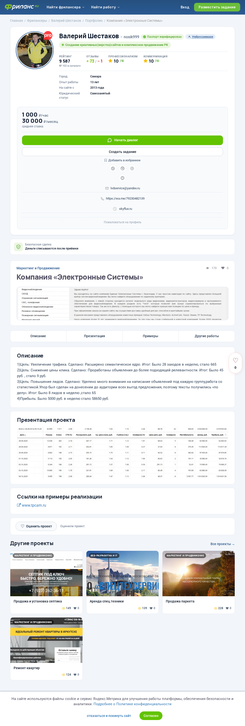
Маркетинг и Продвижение (38, 268)
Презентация (94, 336)
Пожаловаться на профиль (122, 222)
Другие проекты (32, 543)
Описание (38, 336)
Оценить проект (36, 526)
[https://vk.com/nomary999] (122, 178)
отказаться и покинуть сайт (109, 716)
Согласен (151, 716)
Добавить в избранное (124, 160)
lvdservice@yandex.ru (125, 188)
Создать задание (122, 152)
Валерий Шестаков (89, 36)
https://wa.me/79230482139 (125, 198)
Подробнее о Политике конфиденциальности (133, 704)
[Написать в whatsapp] (132, 168)
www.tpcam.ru (33, 505)
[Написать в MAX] (122, 168)
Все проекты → (223, 544)
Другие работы (207, 336)
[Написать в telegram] (113, 168)
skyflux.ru (125, 209)
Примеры (150, 336)
